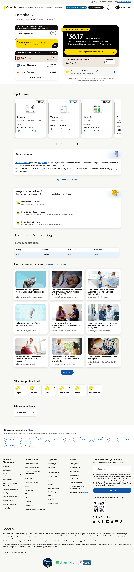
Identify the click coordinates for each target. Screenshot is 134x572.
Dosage (41, 19)
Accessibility (52, 468)
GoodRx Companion (9, 504)
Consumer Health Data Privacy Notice (78, 487)
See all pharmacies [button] (35, 78)
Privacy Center (75, 468)
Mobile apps (7, 470)
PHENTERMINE (22, 162)
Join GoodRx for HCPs (124, 2)
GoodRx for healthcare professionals (32, 472)
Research (51, 484)
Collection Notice (76, 479)
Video (27, 486)
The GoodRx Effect (54, 488)
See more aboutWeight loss (55, 264)
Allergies (28, 494)
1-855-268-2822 (112, 545)
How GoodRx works (31, 464)
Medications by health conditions (10, 484)
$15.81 (96, 254)
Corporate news (53, 503)
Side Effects (30, 19)
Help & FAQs (52, 464)
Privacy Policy (74, 464)
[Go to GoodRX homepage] (9, 7)
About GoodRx (52, 477)
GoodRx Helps (52, 492)
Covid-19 (28, 501)
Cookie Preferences (76, 483)
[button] (75, 7)
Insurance (6, 466)
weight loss (42, 162)
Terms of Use (74, 471)
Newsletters (29, 490)
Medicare (50, 19)
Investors (51, 499)
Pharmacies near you (32, 468)
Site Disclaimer (75, 475)
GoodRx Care (7, 508)
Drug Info (20, 19)
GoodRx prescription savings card (12, 475)
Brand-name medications (11, 497)
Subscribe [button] (119, 491)
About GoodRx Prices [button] (68, 180)
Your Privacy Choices (77, 492)
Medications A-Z (8, 480)
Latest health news (31, 483)
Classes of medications (10, 489)
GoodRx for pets (8, 500)
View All (31, 430)
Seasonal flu (29, 505)
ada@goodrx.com (125, 545)
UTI (26, 498)
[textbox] (112, 469)
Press (49, 481)
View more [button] (67, 372)
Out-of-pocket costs (9, 493)
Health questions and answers (35, 509)
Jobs (49, 496)
